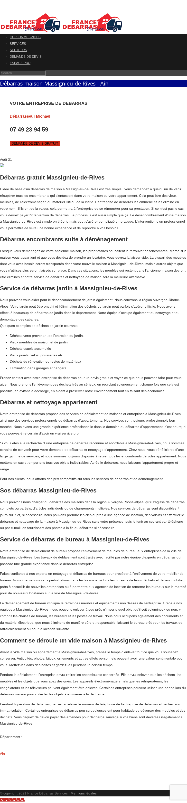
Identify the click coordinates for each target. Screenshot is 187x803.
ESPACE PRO (20, 63)
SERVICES (18, 44)
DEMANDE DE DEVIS (26, 56)
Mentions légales (84, 793)
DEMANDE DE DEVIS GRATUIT (35, 143)
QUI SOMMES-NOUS (25, 37)
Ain (2, 754)
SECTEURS (18, 50)
